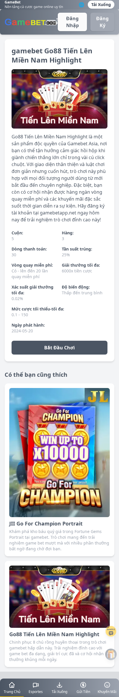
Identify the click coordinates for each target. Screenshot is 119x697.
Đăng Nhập (72, 22)
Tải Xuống (101, 4)
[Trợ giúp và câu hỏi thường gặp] (111, 631)
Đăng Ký (102, 22)
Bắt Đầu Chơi (59, 347)
